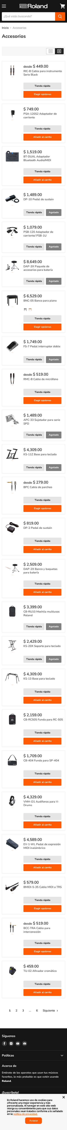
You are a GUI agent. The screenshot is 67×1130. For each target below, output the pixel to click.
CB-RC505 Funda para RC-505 (43, 719)
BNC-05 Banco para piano (40, 300)
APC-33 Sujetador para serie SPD (41, 421)
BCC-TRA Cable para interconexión (36, 930)
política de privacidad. (26, 1114)
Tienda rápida (42, 86)
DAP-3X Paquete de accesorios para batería (38, 268)
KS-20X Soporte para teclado (41, 646)
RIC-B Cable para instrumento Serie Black (42, 73)
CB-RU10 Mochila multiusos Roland (41, 613)
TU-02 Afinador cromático (40, 971)
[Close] (64, 1097)
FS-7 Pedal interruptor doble (41, 346)
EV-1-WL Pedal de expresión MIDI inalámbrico (42, 846)
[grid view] (50, 51)
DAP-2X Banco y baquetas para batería (40, 571)
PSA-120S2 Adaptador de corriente (40, 115)
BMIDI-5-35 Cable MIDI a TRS (42, 887)
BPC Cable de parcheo (37, 487)
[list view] (59, 51)
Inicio (5, 27)
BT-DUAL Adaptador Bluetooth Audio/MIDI (37, 158)
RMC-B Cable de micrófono (40, 379)
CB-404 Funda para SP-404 (41, 760)
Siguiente (49, 1010)
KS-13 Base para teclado (39, 678)
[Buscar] (60, 16)
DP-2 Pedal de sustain (37, 528)
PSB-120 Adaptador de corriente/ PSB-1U (38, 233)
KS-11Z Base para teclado (40, 454)
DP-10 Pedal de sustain (38, 199)
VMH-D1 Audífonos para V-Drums (41, 803)
